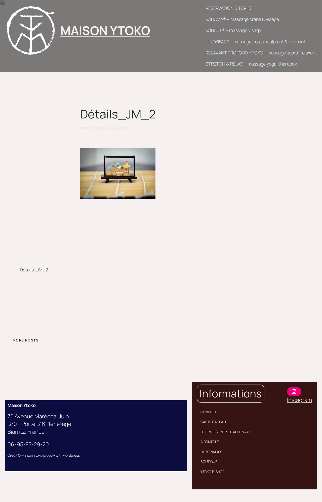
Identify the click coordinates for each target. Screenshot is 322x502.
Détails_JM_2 (34, 270)
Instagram (299, 400)
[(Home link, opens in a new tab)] (30, 30)
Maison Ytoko (21, 405)
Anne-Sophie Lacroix (113, 128)
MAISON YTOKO (105, 30)
